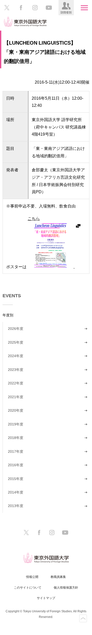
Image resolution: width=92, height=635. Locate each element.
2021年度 (15, 397)
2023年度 (15, 370)
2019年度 (15, 424)
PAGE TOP (83, 618)
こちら (34, 218)
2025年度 (15, 342)
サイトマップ (46, 598)
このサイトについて (27, 587)
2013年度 (15, 506)
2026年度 (15, 329)
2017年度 (15, 451)
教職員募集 (58, 577)
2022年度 (15, 383)
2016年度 (15, 465)
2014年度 (15, 492)
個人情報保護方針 (66, 587)
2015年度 (15, 479)
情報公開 (32, 577)
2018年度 (15, 438)
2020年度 (15, 410)
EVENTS (12, 295)
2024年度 (15, 356)
